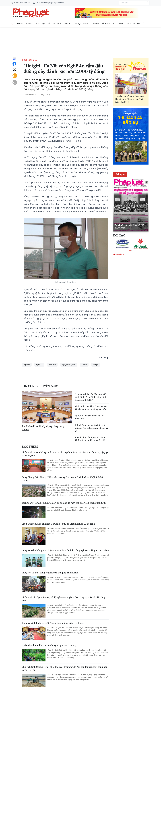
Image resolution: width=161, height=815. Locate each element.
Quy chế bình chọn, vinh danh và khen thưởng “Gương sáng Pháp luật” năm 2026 (129, 99)
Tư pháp (28, 23)
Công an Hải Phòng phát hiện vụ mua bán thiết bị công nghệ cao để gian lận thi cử (65, 550)
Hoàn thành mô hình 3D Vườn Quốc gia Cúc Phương (49, 645)
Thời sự (19, 23)
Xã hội (77, 23)
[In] (14, 82)
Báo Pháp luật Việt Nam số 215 (129, 225)
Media (37, 23)
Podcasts (57, 23)
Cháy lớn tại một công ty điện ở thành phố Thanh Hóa (50, 572)
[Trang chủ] (12, 23)
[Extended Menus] (143, 23)
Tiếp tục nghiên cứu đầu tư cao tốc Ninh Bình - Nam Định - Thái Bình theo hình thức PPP (91, 397)
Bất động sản (108, 23)
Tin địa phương (133, 23)
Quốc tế (46, 23)
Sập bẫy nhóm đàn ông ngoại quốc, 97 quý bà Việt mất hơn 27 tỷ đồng (58, 523)
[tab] (130, 250)
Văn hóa (86, 23)
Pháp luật (68, 23)
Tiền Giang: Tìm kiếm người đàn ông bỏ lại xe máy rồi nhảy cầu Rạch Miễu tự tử (64, 502)
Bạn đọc (120, 23)
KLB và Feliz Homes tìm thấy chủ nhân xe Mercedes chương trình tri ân (91, 428)
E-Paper (120, 174)
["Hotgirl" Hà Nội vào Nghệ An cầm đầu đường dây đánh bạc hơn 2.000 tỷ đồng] (31, 13)
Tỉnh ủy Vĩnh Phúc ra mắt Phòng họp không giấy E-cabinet (53, 623)
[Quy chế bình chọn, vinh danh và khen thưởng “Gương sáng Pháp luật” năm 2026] (131, 83)
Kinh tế (96, 23)
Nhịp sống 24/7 (29, 59)
